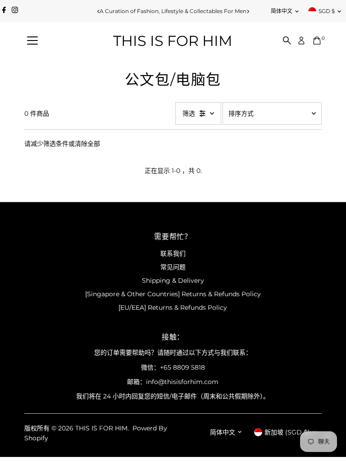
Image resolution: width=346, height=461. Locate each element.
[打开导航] (32, 41)
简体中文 (281, 11)
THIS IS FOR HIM (172, 41)
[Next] (247, 11)
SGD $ (327, 11)
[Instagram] (14, 11)
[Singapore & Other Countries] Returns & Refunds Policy (173, 294)
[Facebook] (4, 11)
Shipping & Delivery (173, 280)
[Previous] (98, 11)
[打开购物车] (317, 40)
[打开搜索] (287, 40)
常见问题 (173, 267)
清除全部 (87, 144)
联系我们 (173, 253)
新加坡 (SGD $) (287, 432)
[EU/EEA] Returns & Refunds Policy (172, 307)
